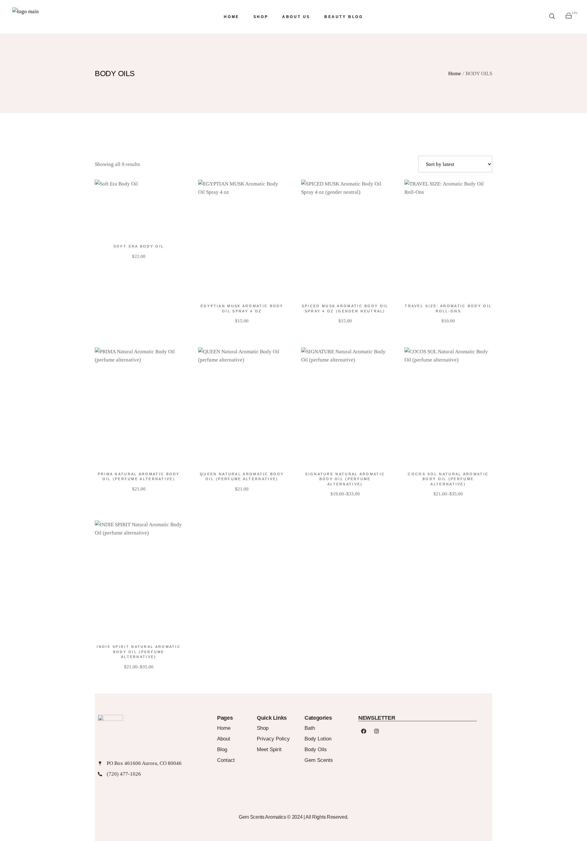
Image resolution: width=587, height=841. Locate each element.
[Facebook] (363, 731)
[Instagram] (376, 731)
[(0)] (569, 17)
